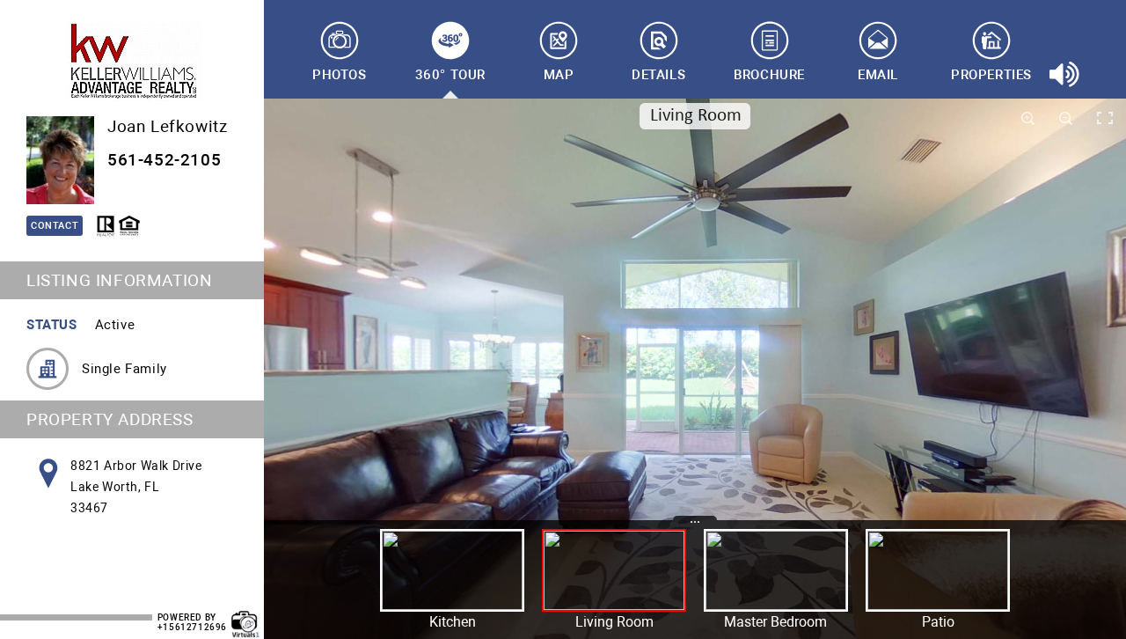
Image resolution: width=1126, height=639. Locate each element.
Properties (991, 75)
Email (878, 75)
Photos (339, 75)
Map (559, 75)
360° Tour (450, 75)
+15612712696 (192, 627)
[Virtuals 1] (245, 615)
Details (658, 75)
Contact (54, 225)
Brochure (769, 75)
